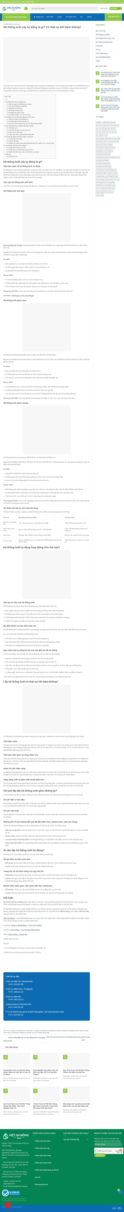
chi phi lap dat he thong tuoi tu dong (49, 1030)
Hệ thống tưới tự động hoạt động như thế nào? (20, 117)
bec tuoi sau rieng (115, 138)
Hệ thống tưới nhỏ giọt (15, 108)
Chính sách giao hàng (43, 1155)
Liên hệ (89, 17)
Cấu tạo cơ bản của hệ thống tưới (18, 119)
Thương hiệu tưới (41, 1184)
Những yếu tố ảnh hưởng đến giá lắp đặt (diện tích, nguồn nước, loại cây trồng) (31, 143)
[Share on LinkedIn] (51, 1025)
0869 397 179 (18, 992)
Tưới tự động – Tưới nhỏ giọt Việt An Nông (25, 930)
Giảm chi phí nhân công (15, 132)
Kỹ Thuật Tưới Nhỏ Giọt (104, 42)
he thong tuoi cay (114, 157)
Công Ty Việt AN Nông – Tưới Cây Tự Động (26, 925)
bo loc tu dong (108, 144)
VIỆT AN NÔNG (9, 918)
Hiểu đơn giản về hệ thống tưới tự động (20, 104)
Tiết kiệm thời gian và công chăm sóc (19, 130)
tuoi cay (117, 179)
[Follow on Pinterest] (119, 1)
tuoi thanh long (110, 188)
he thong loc (99, 151)
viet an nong (45, 1032)
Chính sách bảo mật (42, 1148)
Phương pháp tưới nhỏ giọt (12, 245)
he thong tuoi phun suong (103, 166)
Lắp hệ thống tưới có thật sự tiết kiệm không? (20, 126)
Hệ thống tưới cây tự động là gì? (16, 102)
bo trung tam (99, 147)
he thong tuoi (64, 1030)
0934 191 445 (18, 1007)
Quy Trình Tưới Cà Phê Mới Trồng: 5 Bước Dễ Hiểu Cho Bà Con (110, 90)
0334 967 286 (18, 984)
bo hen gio (99, 141)
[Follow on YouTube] (121, 1)
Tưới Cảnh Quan (102, 53)
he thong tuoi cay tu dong (75, 1030)
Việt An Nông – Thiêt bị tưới (17, 934)
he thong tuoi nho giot (102, 160)
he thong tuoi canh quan (103, 154)
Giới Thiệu (49, 17)
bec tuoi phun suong (102, 138)
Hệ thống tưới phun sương (16, 112)
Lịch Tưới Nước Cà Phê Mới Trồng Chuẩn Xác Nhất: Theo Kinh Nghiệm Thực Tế (110, 99)
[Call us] (117, 1)
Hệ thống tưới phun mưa (16, 110)
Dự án (60, 17)
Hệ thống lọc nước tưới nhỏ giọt (23, 295)
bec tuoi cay (111, 129)
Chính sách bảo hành (42, 1141)
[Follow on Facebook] (111, 1)
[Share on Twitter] (42, 1025)
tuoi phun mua (30, 1032)
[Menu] (26, 8)
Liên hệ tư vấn (13, 156)
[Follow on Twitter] (113, 1)
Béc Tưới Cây (101, 31)
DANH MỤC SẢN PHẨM (17, 17)
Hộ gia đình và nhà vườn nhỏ (17, 147)
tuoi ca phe (109, 179)
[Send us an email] (115, 1)
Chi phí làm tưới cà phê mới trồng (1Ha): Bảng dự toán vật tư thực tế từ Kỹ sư (110, 74)
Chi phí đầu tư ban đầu (15, 139)
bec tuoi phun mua (101, 135)
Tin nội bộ (99, 46)
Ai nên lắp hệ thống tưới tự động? (16, 145)
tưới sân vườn (109, 192)
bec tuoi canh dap (101, 129)
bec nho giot (111, 122)
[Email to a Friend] (44, 1025)
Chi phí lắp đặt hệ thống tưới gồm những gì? (19, 137)
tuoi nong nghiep (109, 182)
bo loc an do (107, 141)
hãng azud (113, 170)
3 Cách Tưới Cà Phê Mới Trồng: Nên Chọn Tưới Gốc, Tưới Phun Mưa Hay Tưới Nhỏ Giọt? (110, 108)
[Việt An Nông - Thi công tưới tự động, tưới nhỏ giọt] (11, 8)
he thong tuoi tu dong (102, 170)
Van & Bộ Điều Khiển (103, 57)
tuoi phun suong (110, 185)
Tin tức (98, 50)
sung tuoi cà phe (112, 173)
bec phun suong (100, 125)
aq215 (104, 122)
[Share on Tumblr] (54, 1025)
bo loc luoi (99, 144)
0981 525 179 (18, 999)
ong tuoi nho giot (101, 173)
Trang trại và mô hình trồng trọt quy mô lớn (21, 150)
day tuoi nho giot (110, 147)
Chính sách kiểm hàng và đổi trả (46, 1170)
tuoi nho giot (99, 182)
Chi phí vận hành (14, 141)
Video (98, 61)
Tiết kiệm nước (13, 128)
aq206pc (98, 122)
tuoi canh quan (100, 179)
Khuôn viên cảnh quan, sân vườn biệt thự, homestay (24, 152)
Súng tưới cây (113, 176)
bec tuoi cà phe (100, 132)
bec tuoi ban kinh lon (113, 125)
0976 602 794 (18, 1015)
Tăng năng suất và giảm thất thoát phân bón (21, 134)
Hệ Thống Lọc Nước (103, 35)
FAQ (81, 17)
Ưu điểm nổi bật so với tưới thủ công (19, 115)
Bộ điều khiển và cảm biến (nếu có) (19, 121)
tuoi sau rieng (100, 188)
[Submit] (96, 8)
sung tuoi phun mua (101, 176)
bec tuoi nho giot (111, 132)
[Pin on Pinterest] (46, 1025)
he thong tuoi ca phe (102, 157)
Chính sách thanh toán (43, 1163)
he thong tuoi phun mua (103, 163)
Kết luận (8, 154)
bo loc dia (115, 141)
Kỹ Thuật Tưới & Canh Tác (11, 24)
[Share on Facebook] (39, 1025)
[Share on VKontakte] (49, 1025)
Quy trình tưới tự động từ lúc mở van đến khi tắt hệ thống (25, 123)
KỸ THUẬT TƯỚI (71, 17)
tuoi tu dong (38, 1032)
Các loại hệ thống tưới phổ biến (18, 106)
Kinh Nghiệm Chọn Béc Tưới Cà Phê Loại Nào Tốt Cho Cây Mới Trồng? (110, 82)
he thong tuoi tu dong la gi (18, 1032)
